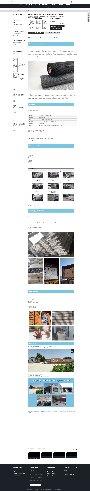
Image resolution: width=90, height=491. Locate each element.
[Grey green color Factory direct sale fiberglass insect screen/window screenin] (34, 454)
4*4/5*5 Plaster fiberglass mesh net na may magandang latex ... (22, 125)
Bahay (14, 10)
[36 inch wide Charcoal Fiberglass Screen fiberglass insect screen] (59, 454)
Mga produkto (21, 10)
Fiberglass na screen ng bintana (36, 10)
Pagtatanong (35, 485)
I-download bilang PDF (56, 28)
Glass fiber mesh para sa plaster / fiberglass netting (21, 108)
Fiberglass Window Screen (33, 94)
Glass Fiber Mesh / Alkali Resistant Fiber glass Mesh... (21, 95)
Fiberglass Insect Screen (33, 49)
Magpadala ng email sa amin (57, 26)
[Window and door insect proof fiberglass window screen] (71, 454)
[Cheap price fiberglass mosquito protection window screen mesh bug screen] (46, 454)
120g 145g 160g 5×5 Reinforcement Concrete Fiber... (23, 77)
